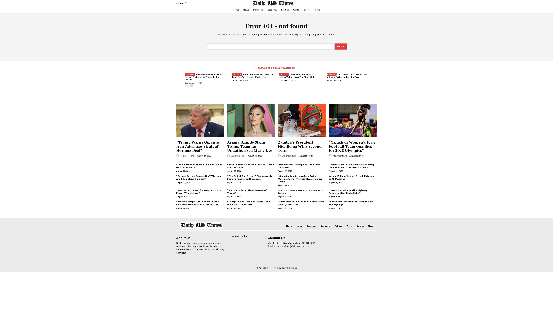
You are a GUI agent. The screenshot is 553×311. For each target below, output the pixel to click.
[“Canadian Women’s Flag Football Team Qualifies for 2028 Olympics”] (353, 120)
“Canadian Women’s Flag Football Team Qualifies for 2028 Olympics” (352, 146)
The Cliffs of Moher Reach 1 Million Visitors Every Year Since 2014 (297, 75)
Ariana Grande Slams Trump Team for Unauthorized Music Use (249, 146)
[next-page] (191, 85)
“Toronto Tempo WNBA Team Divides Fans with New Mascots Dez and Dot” (198, 203)
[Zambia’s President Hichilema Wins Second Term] (302, 120)
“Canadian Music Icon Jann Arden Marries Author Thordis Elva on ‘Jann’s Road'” (300, 179)
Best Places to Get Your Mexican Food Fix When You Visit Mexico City (252, 75)
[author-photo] (178, 155)
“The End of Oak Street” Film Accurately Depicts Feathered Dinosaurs (251, 177)
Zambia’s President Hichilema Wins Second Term (300, 146)
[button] (182, 3)
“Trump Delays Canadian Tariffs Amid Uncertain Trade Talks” (248, 203)
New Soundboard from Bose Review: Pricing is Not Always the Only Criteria (203, 77)
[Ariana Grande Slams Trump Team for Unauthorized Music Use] (251, 120)
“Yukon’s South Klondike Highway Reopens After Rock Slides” (348, 191)
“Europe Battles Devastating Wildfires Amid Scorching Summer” (198, 177)
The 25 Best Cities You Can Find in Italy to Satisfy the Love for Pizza (347, 75)
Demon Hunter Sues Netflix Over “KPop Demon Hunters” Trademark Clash (352, 166)
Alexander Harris (188, 156)
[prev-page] (187, 85)
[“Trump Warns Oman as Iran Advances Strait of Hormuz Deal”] (200, 120)
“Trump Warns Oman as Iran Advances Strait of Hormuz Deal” (198, 146)
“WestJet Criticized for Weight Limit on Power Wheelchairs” (199, 191)
